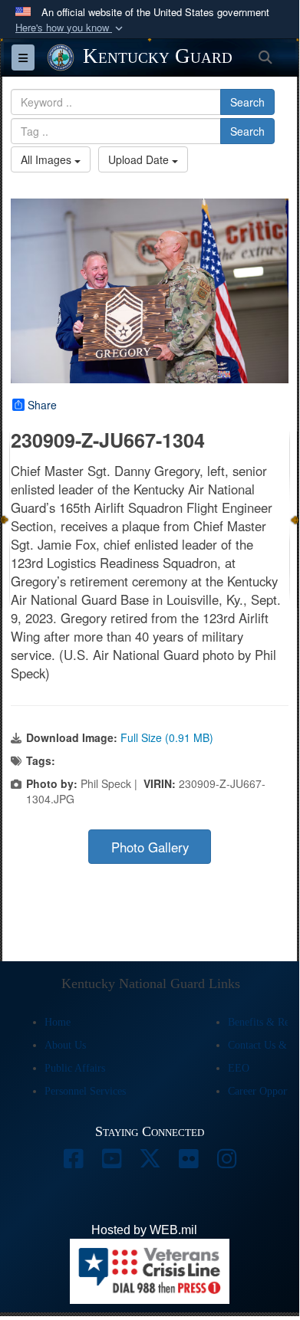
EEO (238, 1068)
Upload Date (140, 159)
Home (58, 1022)
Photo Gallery (150, 847)
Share (42, 405)
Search (247, 102)
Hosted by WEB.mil (144, 1229)
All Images (47, 159)
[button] (70, 28)
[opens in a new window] (73, 1162)
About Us (65, 1045)
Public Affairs (75, 1068)
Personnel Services (85, 1091)
